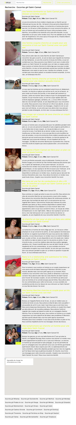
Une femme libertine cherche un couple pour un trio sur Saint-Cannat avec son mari (46, 291)
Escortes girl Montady (63, 399)
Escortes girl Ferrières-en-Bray (33, 413)
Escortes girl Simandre (62, 402)
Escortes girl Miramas (12, 399)
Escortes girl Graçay (31, 402)
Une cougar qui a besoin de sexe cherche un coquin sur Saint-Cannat (46, 115)
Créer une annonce (63, 2)
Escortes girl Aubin (46, 406)
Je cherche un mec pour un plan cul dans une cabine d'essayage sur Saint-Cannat (46, 220)
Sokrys (8, 2)
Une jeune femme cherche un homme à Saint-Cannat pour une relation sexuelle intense (43, 80)
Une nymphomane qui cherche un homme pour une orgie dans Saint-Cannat (45, 327)
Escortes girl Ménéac (47, 402)
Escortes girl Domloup (51, 409)
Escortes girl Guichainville (29, 399)
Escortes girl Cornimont (34, 409)
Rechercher (47, 2)
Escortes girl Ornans (31, 406)
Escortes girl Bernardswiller (29, 417)
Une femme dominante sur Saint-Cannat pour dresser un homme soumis (43, 12)
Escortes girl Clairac (11, 417)
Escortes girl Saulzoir (52, 413)
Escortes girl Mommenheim (14, 406)
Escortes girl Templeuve (48, 417)
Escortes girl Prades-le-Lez (14, 402)
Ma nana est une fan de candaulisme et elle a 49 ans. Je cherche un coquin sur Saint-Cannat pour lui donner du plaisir (46, 183)
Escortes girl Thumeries (13, 413)
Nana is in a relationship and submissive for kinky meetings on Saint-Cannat (45, 258)
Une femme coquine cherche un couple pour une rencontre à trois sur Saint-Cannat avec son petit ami (44, 45)
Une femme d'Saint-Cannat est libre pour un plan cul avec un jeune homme (46, 151)
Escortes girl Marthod (47, 399)
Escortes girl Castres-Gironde (15, 409)
